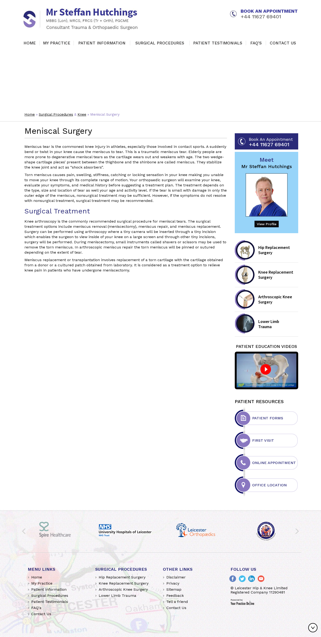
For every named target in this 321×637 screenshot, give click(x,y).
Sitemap (173, 589)
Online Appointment (274, 462)
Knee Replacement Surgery (275, 274)
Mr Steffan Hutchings (266, 163)
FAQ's (256, 43)
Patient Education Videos (266, 346)
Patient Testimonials (217, 43)
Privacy (172, 583)
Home (29, 43)
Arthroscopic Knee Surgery (275, 299)
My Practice (56, 43)
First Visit (263, 440)
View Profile (266, 224)
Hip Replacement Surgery (274, 250)
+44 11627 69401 (261, 17)
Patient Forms (267, 418)
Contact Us (283, 43)
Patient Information (101, 43)
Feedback (175, 595)
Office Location (269, 485)
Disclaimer (176, 577)
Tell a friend (177, 601)
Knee (82, 114)
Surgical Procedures (159, 43)
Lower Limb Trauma (268, 324)
